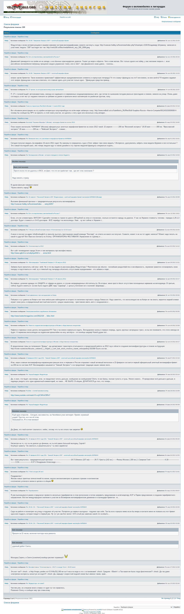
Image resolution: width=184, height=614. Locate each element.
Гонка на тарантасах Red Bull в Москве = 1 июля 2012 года (45, 106)
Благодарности (175, 17)
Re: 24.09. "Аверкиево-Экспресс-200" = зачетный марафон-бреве (47, 40)
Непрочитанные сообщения (171, 21)
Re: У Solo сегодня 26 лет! (34, 471)
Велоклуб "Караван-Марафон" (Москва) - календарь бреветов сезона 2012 (50, 122)
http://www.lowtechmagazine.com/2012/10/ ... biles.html (32, 316)
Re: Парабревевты (32, 490)
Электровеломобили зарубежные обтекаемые (41, 311)
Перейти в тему (23, 36)
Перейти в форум (10, 36)
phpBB (99, 609)
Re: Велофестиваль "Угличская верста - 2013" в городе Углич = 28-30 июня (50, 567)
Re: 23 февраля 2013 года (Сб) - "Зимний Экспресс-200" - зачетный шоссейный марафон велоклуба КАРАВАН (62, 439)
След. (179, 598)
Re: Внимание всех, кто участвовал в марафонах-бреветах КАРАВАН (48, 138)
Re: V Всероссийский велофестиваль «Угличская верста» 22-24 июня (48, 229)
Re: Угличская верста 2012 (35, 246)
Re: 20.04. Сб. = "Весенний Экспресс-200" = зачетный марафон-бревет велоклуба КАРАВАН (56, 507)
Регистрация (16, 17)
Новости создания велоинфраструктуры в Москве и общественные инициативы (52, 341)
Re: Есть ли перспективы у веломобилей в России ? (43, 57)
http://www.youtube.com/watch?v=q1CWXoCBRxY (30, 395)
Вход (7, 17)
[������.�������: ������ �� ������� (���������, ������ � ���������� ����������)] (71, 610)
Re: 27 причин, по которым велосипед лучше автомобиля (44, 89)
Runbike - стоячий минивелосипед (37, 390)
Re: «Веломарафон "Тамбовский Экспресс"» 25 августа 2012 (46, 262)
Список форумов (11, 24)
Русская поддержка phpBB (92, 612)
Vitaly (6, 40)
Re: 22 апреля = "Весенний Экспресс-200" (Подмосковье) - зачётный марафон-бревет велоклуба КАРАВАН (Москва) (64, 197)
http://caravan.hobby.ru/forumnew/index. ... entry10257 (32, 204)
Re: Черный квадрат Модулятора (37, 374)
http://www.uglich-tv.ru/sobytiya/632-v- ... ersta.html (31, 253)
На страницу (166, 598)
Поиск (164, 17)
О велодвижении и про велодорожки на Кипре (41, 295)
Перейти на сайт (65, 17)
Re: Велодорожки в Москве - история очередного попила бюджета (48, 155)
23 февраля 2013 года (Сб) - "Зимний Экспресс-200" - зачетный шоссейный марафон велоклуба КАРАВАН (61, 358)
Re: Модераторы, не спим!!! (35, 583)
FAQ (157, 17)
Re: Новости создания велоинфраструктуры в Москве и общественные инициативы (53, 325)
